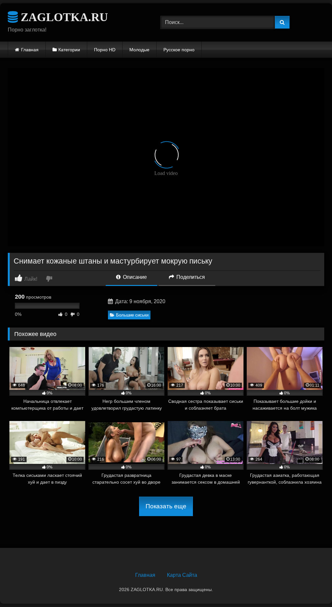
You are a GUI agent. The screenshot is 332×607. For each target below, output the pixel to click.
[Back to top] (312, 587)
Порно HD (104, 49)
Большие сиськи (132, 315)
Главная (30, 49)
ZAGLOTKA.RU (63, 17)
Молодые (139, 49)
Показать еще (166, 506)
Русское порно (179, 49)
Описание (134, 277)
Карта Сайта (182, 575)
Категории (69, 49)
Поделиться (190, 277)
